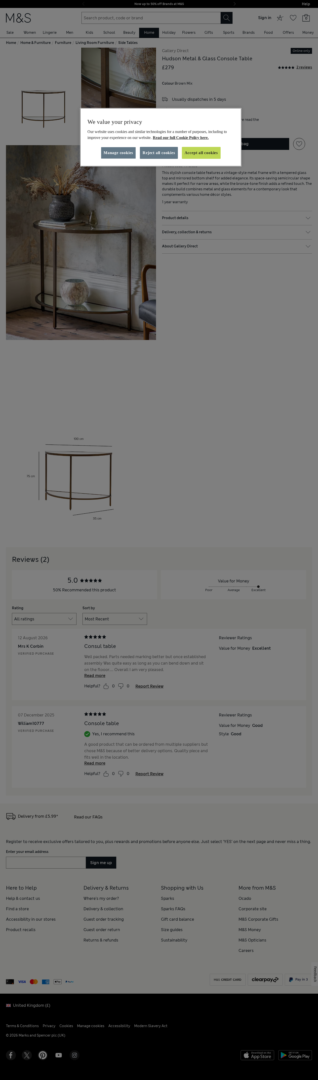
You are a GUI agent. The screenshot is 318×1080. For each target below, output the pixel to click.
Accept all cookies (201, 153)
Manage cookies (118, 153)
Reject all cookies (159, 153)
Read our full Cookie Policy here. (181, 137)
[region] (160, 137)
